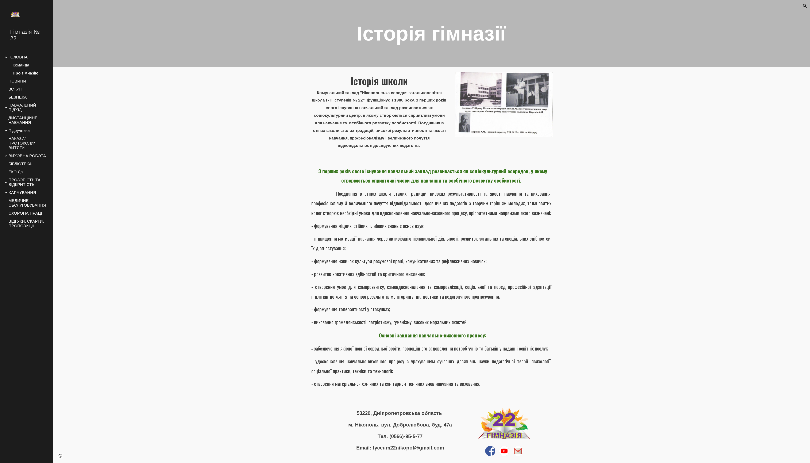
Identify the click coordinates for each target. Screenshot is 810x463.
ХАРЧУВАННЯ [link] (22, 192)
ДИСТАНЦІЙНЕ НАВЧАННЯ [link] (23, 120)
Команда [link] (21, 65)
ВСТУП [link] (15, 89)
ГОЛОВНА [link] (18, 57)
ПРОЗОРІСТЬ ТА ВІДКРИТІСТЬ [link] (24, 182)
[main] (431, 33)
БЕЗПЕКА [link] (17, 97)
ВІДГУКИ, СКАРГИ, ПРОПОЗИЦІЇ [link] (26, 223)
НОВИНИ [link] (17, 81)
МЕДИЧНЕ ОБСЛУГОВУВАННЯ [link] (27, 202)
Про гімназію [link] (25, 73)
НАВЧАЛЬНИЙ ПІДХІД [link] (22, 107)
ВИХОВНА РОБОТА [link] (27, 156)
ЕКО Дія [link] (15, 172)
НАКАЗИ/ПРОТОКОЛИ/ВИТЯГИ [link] (21, 143)
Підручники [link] (19, 130)
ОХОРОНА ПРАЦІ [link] (25, 213)
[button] (805, 6)
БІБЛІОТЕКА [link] (20, 164)
